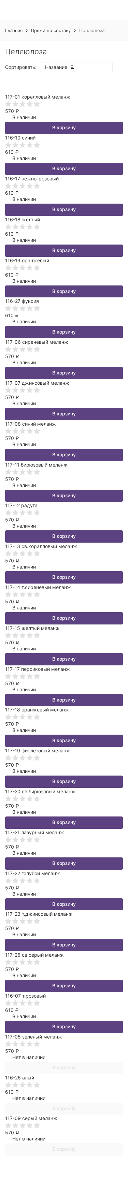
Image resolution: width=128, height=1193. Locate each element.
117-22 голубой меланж (32, 873)
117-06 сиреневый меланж (36, 342)
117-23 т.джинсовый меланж (39, 914)
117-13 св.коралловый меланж (41, 546)
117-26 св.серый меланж (34, 955)
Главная (14, 30)
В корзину (64, 127)
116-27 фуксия (22, 301)
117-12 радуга (21, 505)
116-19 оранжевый (27, 260)
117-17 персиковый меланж (37, 669)
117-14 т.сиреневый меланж (38, 587)
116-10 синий (20, 138)
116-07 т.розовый (25, 996)
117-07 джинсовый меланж (37, 383)
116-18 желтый (22, 219)
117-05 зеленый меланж (33, 1037)
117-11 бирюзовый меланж (36, 465)
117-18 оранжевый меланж (37, 709)
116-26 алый (19, 1077)
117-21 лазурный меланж (34, 832)
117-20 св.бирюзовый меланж (40, 791)
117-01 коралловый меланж (37, 97)
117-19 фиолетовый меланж (37, 750)
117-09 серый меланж (31, 1118)
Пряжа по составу (51, 30)
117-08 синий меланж (30, 424)
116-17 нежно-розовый (32, 178)
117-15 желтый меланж (32, 628)
